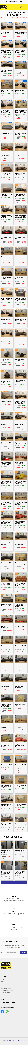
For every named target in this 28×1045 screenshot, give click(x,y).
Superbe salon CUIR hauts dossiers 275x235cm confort (20, 340)
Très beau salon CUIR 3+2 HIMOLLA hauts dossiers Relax (20, 279)
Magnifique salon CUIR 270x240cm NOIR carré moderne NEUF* (7, 51)
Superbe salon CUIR (6, 401)
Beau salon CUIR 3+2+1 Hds (5, 320)
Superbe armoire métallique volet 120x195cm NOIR (5, 852)
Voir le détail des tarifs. (14, 915)
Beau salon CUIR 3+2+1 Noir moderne (20, 91)
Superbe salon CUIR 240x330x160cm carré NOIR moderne (6, 564)
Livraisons (3, 984)
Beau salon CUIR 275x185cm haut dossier (5, 745)
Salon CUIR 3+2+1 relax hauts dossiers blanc (7, 91)
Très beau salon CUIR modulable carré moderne (6, 522)
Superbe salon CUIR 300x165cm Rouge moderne (20, 522)
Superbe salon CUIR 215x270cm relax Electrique (20, 195)
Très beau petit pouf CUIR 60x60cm (20, 805)
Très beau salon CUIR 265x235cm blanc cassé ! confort (6, 647)
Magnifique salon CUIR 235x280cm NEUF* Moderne (21, 766)
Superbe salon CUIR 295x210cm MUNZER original (6, 787)
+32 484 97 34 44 (14, 3)
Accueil (2, 979)
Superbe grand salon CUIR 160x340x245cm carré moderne (20, 543)
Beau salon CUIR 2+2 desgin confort (20, 320)
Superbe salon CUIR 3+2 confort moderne (20, 625)
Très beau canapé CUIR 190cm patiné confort (6, 279)
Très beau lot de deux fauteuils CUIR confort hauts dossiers (20, 585)
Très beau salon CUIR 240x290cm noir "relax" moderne (6, 666)
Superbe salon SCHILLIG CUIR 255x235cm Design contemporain (20, 685)
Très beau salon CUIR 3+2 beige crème (20, 725)
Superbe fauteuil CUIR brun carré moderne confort (20, 299)
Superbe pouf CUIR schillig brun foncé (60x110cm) (6, 133)
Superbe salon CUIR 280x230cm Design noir (6, 806)
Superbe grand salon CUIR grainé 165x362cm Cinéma (20, 482)
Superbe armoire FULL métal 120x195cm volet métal (21, 852)
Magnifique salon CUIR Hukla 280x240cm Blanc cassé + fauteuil (21, 111)
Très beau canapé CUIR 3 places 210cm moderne (6, 543)
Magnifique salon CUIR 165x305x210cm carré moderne (21, 647)
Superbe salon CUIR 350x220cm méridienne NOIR (20, 423)
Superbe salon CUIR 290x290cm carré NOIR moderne (6, 705)
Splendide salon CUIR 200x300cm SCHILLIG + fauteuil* (20, 154)
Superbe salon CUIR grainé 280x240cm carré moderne (20, 402)
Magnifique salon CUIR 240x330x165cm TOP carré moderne (7, 154)
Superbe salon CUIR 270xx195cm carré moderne (6, 825)
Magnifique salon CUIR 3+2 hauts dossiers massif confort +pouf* (21, 216)
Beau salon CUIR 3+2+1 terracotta (19, 463)
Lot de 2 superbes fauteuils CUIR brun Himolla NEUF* (6, 237)
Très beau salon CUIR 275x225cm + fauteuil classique (20, 133)
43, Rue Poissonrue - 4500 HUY (15, 1)
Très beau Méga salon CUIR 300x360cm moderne (21, 503)
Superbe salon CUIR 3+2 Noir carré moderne (6, 444)
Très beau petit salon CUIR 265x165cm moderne (6, 423)
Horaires (2, 981)
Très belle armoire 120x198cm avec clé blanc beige (20, 872)
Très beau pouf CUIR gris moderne (20, 786)
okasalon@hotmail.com (8, 1007)
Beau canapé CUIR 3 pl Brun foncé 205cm (6, 605)
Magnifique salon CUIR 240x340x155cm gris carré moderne (7, 299)
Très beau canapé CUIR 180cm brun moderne (6, 175)
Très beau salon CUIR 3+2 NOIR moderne (6, 32)
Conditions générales (6, 988)
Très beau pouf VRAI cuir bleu (6, 765)
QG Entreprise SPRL (15, 1040)
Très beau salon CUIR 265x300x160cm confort (20, 666)
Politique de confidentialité (7, 990)
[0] (20, 7)
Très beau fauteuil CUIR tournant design (6, 360)
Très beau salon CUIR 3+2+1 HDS (6, 339)
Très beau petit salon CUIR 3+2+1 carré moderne (6, 585)
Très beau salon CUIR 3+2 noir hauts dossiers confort (6, 111)
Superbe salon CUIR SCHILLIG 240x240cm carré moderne (6, 685)
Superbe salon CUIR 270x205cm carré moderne (20, 175)
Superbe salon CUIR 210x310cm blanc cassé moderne (20, 258)
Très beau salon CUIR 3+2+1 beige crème (20, 71)
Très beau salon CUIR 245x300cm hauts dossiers (6, 726)
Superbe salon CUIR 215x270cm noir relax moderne (6, 70)
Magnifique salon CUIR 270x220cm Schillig (21, 32)
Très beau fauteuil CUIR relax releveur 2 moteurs (20, 825)
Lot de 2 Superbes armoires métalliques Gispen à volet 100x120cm (6, 873)
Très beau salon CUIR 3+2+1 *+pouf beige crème (6, 503)
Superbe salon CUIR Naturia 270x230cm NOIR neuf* (6, 482)
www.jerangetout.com (14, 883)
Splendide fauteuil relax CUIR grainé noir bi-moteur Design (20, 361)
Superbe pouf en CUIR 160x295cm (6, 195)
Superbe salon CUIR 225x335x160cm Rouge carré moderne (6, 626)
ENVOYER (23, 953)
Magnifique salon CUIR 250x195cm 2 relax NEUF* (21, 745)
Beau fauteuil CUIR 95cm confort (20, 705)
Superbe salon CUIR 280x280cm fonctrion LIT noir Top (6, 216)
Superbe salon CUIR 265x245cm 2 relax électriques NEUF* (6, 463)
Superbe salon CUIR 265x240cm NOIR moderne (20, 381)
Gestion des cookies (5, 992)
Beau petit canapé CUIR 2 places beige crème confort (20, 564)
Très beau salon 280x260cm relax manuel (19, 605)
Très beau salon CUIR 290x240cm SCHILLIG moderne (6, 258)
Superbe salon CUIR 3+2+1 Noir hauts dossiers (20, 51)
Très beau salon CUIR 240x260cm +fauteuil (20, 443)
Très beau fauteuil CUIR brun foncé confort (6, 381)
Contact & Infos (4, 986)
